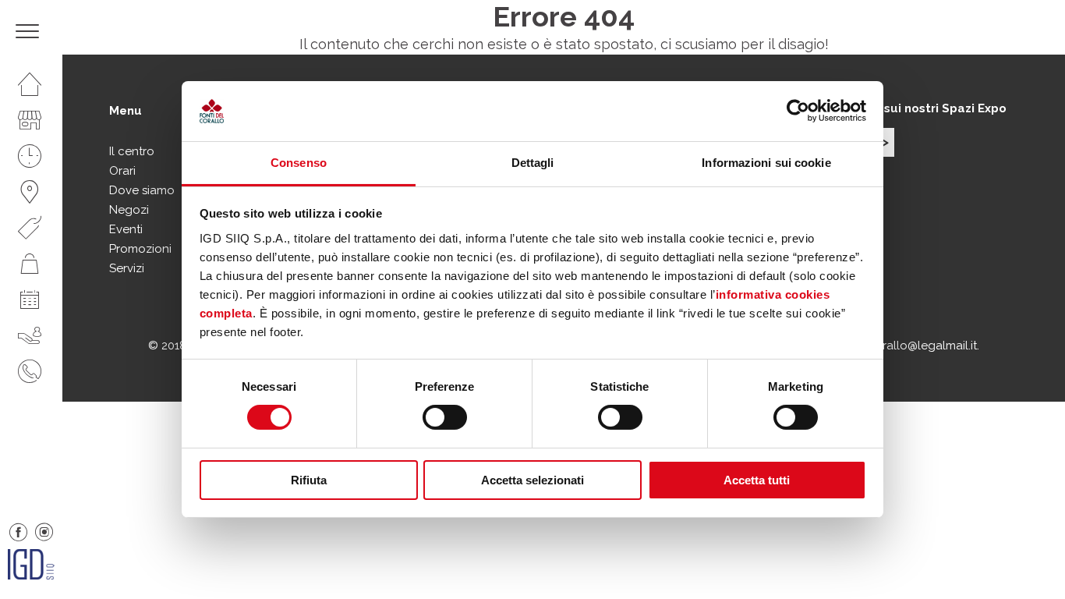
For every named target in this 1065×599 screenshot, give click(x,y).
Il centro (131, 151)
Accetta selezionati (532, 480)
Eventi (126, 229)
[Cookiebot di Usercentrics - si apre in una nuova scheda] (798, 110)
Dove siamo (142, 190)
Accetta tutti (757, 480)
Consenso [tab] (299, 162)
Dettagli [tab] (532, 162)
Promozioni (140, 249)
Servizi (126, 268)
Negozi (129, 210)
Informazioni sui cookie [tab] (766, 162)
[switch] (445, 417)
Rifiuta (309, 480)
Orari (122, 171)
